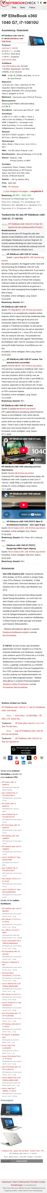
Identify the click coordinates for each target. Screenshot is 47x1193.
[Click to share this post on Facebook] (10, 758)
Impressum (6, 1181)
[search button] (38, 3)
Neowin (11, 365)
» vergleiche (36, 191)
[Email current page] (29, 762)
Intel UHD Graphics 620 (11, 66)
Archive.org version (34, 309)
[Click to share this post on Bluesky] (22, 758)
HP (42, 1151)
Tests (14, 7)
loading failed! (6, 1161)
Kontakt (34, 1181)
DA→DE (24, 527)
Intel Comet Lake (9, 59)
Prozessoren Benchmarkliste (15, 687)
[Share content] (4, 758)
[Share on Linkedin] (23, 762)
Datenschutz (24, 1181)
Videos (32, 7)
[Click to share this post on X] (29, 757)
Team (15, 1181)
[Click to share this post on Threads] (16, 758)
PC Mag (11, 309)
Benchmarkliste (9, 635)
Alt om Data (13, 527)
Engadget (12, 408)
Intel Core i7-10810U (10, 48)
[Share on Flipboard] (17, 762)
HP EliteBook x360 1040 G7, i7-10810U (19, 707)
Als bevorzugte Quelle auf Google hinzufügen (25, 750)
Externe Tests (35, 1151)
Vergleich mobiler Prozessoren (16, 684)
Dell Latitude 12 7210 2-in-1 (11, 994)
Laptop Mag (18, 257)
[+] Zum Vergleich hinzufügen (15, 191)
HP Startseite (13, 186)
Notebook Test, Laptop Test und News (15, 1151)
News (22, 7)
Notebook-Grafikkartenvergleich (16, 632)
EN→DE (30, 257)
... (44, 7)
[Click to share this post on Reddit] (35, 757)
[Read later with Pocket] (41, 757)
